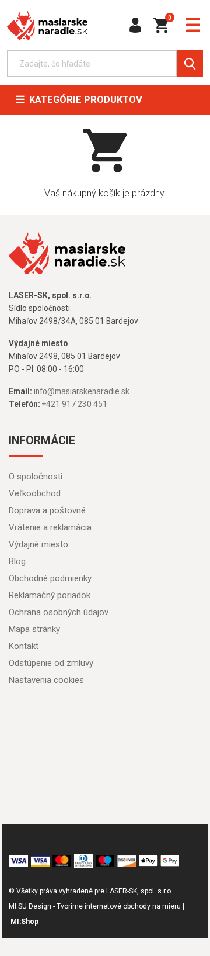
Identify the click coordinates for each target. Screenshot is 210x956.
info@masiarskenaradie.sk (82, 391)
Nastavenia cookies (46, 680)
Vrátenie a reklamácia (50, 527)
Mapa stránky (34, 629)
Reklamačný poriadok (49, 595)
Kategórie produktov (83, 99)
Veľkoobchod (35, 493)
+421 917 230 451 (74, 404)
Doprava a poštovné (47, 510)
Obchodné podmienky (50, 578)
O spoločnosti (35, 476)
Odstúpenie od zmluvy (51, 663)
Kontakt (23, 646)
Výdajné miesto (38, 544)
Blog (17, 561)
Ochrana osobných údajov (58, 612)
